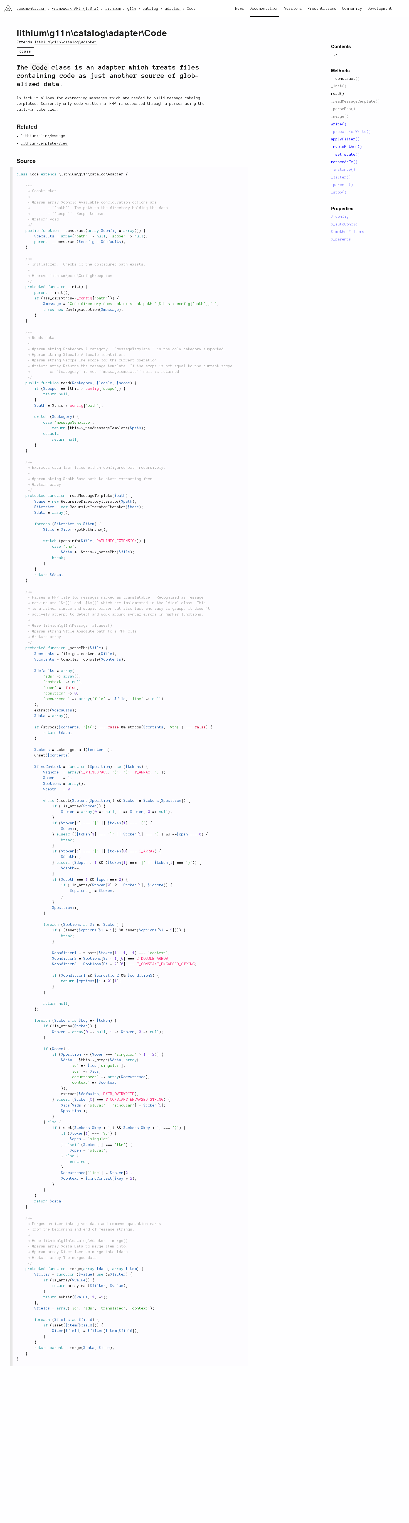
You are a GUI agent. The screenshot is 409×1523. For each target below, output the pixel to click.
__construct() (345, 79)
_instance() (343, 170)
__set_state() (345, 155)
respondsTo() (344, 162)
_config (84, 298)
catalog (89, 32)
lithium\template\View (44, 143)
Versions (293, 9)
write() (339, 124)
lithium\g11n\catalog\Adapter (66, 42)
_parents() (342, 185)
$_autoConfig (344, 224)
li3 (6, 7)
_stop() (339, 192)
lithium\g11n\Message (43, 136)
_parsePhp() (343, 109)
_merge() (340, 116)
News (239, 9)
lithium (32, 32)
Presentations (322, 9)
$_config (340, 217)
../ (334, 54)
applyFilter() (345, 139)
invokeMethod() (346, 147)
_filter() (341, 177)
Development (380, 9)
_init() (339, 86)
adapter (125, 32)
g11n (60, 32)
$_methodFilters (347, 232)
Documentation (264, 9)
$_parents (341, 239)
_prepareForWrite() (351, 132)
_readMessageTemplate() (355, 101)
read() (337, 94)
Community (352, 9)
